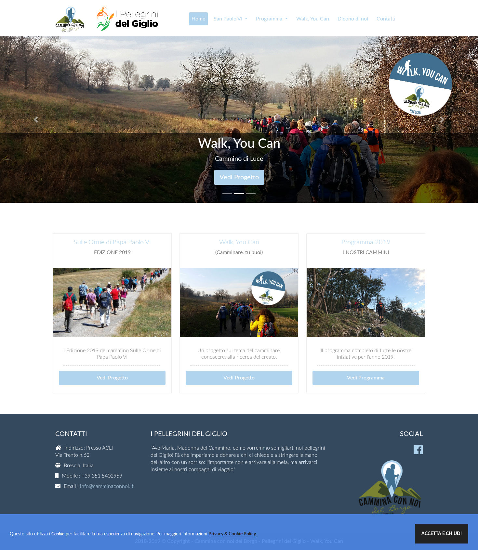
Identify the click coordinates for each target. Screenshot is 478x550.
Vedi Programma (366, 377)
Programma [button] (270, 18)
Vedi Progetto (112, 377)
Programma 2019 (366, 242)
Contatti (386, 18)
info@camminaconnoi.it (106, 486)
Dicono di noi (353, 18)
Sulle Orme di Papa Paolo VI (112, 242)
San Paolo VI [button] (229, 18)
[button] (36, 119)
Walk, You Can (312, 18)
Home (198, 18)
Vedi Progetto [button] (239, 177)
